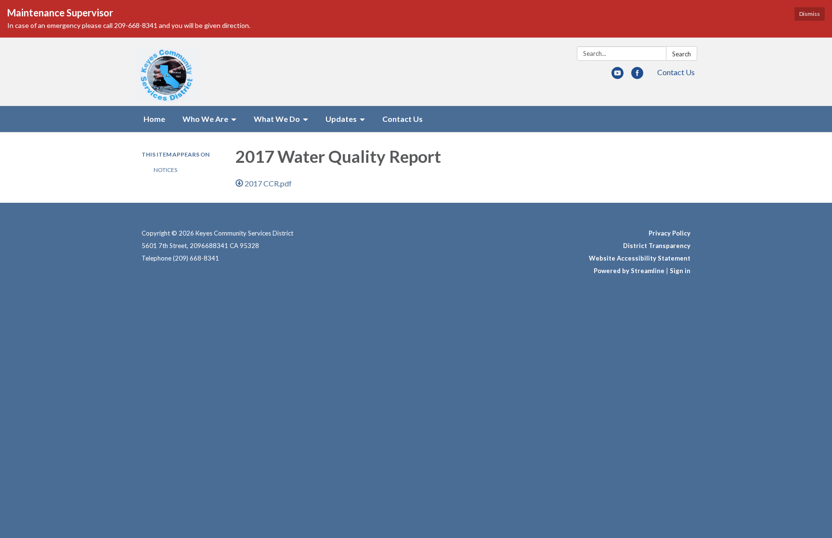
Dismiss (809, 13)
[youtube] (617, 75)
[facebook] (637, 75)
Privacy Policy (669, 233)
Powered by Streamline (629, 271)
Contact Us (676, 72)
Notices (165, 169)
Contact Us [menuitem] (402, 118)
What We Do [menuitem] (277, 118)
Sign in (680, 271)
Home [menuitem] (154, 118)
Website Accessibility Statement (639, 258)
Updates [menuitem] (341, 118)
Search (681, 54)
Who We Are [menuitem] (205, 118)
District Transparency (656, 245)
